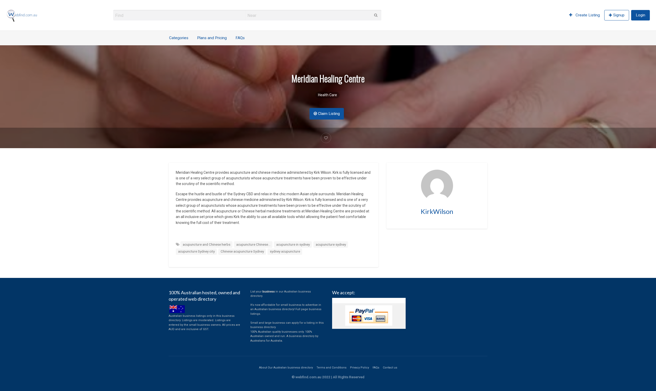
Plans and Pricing (212, 38)
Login (640, 15)
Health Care (327, 95)
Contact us (390, 367)
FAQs (240, 38)
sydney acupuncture (285, 251)
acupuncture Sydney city (196, 251)
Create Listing (587, 15)
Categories (178, 38)
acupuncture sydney (331, 244)
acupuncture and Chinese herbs (206, 244)
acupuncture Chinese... (253, 244)
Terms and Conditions (331, 367)
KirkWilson (437, 211)
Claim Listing (328, 113)
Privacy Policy (359, 367)
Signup (618, 15)
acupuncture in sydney (293, 244)
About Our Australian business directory (286, 367)
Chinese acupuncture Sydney (242, 251)
